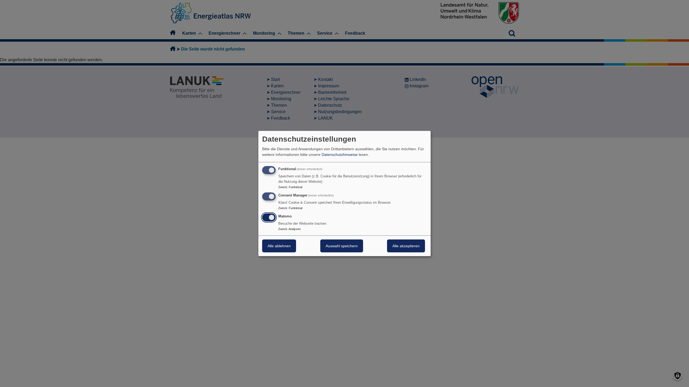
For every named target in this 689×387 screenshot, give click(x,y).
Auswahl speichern (342, 246)
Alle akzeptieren (406, 246)
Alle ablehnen (279, 246)
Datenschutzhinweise (340, 154)
